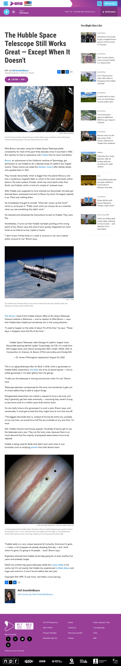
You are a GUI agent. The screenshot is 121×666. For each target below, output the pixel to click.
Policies (71, 638)
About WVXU (47, 628)
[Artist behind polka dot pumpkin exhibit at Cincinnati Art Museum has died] (88, 180)
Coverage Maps (99, 628)
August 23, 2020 (57, 357)
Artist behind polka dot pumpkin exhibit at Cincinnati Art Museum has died (106, 183)
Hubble (44, 154)
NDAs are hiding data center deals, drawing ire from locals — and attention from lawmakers (106, 223)
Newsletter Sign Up (50, 638)
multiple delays (63, 567)
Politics (100, 153)
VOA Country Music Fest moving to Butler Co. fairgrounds (106, 60)
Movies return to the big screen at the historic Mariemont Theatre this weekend (106, 139)
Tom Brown (10, 315)
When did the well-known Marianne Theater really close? (105, 203)
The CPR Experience (50, 622)
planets (34, 447)
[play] (6, 12)
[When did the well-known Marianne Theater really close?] (88, 201)
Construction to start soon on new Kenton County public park (106, 99)
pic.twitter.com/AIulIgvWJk (59, 351)
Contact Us (72, 628)
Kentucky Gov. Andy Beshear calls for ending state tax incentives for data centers (105, 161)
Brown (8, 160)
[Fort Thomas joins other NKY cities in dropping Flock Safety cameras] (88, 76)
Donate (111, 3)
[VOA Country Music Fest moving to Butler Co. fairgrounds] (88, 58)
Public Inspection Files (101, 622)
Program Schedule (49, 633)
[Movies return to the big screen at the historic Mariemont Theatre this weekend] (88, 136)
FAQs (95, 633)
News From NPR (103, 215)
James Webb (57, 564)
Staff (94, 638)
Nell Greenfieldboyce (20, 70)
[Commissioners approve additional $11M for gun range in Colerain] (88, 115)
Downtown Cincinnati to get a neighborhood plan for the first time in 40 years (106, 40)
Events (70, 622)
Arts (98, 176)
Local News (101, 33)
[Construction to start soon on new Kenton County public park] (88, 97)
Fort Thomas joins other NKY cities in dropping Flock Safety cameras (106, 79)
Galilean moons (45, 166)
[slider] (17, 12)
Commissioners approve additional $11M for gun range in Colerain (106, 118)
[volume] (14, 12)
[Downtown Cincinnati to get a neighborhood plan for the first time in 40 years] (88, 37)
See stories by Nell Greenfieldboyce (35, 594)
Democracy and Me (75, 633)
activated (33, 369)
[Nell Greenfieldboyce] (10, 596)
